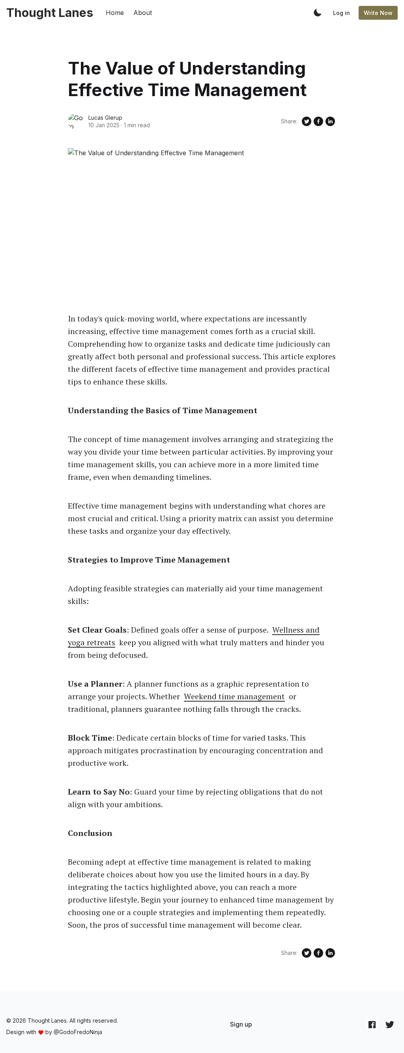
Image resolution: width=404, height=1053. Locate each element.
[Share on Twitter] (306, 121)
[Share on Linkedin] (330, 121)
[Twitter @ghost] (390, 1024)
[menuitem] (241, 1024)
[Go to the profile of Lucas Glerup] (76, 121)
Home (115, 13)
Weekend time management (234, 696)
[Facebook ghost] (372, 1024)
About (142, 13)
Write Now (378, 12)
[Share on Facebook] (318, 121)
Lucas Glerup (105, 117)
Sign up (241, 1024)
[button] (317, 12)
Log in (341, 12)
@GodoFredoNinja (78, 1032)
